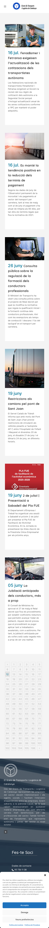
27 (26, 684)
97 (13, 743)
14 (20, 674)
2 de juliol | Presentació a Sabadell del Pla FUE (23, 500)
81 (26, 728)
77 (39, 723)
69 (26, 718)
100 (33, 743)
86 (20, 733)
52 (33, 704)
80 (20, 728)
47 (39, 699)
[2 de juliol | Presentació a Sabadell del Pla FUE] (24, 477)
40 (32, 694)
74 (20, 723)
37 (13, 694)
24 (7, 684)
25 (13, 684)
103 (14, 748)
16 (33, 674)
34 (32, 689)
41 (39, 694)
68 (20, 718)
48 (7, 704)
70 (33, 718)
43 (13, 699)
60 (7, 713)
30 (7, 689)
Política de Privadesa (32, 925)
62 (20, 713)
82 (33, 728)
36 (7, 694)
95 (39, 738)
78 (7, 728)
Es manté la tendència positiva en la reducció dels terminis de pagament (24, 175)
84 (7, 733)
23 (39, 679)
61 (14, 713)
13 (14, 674)
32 (20, 689)
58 (33, 708)
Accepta (25, 905)
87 (26, 733)
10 (33, 669)
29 (39, 684)
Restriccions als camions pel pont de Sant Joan (23, 404)
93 (26, 738)
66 (7, 718)
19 (14, 679)
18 (7, 679)
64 (32, 713)
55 (13, 708)
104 (20, 748)
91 (14, 738)
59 (39, 708)
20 (20, 679)
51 (26, 704)
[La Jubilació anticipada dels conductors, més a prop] (24, 568)
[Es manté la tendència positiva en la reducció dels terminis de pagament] (24, 146)
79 (13, 728)
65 (39, 713)
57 (26, 708)
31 (14, 689)
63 (26, 713)
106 (33, 748)
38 (20, 694)
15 (26, 674)
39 (26, 694)
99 (26, 743)
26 (20, 684)
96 (7, 743)
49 (13, 704)
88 (33, 733)
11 (39, 669)
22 (33, 679)
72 (7, 723)
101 (39, 743)
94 (32, 738)
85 (13, 733)
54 (7, 708)
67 (13, 718)
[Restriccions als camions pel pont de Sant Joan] (24, 368)
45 (26, 699)
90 (7, 738)
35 (39, 689)
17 (39, 674)
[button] (45, 875)
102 (7, 748)
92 (20, 738)
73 (13, 723)
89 (39, 733)
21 (26, 679)
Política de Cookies (16, 925)
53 (39, 704)
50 (20, 704)
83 (39, 728)
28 (33, 684)
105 (27, 748)
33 (26, 689)
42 (7, 699)
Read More (14, 118)
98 (20, 743)
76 (33, 723)
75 (26, 723)
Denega (24, 912)
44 (20, 699)
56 (20, 708)
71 (39, 718)
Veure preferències (24, 919)
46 (32, 699)
